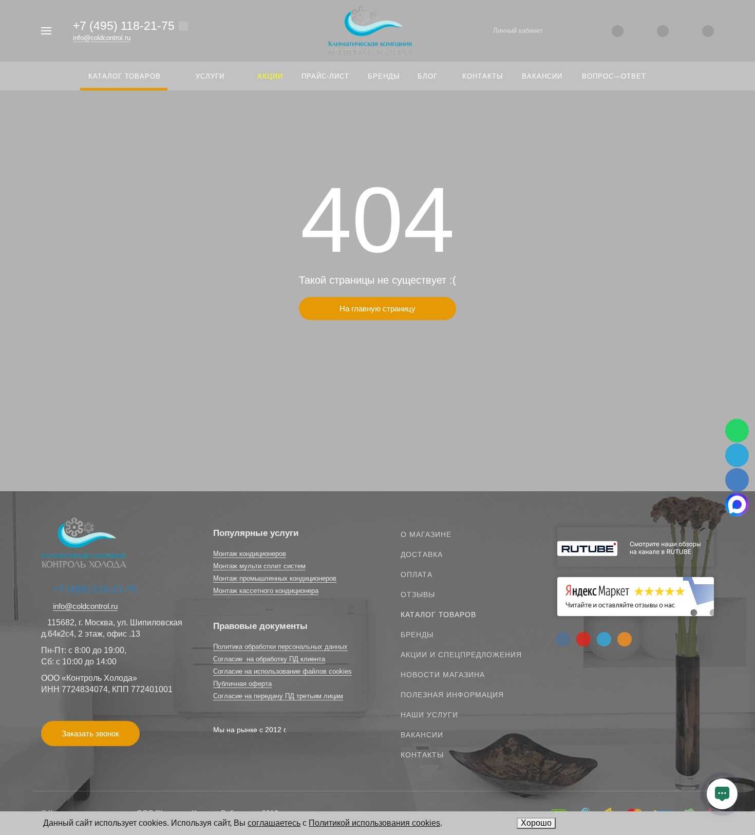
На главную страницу (377, 308)
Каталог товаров (438, 614)
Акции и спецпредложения (461, 655)
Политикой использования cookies (374, 823)
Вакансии (422, 735)
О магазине (426, 534)
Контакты (422, 755)
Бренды (417, 634)
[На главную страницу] (370, 30)
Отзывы (418, 594)
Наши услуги (429, 715)
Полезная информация (452, 695)
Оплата (416, 574)
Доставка (422, 554)
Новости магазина (443, 675)
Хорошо (536, 823)
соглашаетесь (274, 823)
